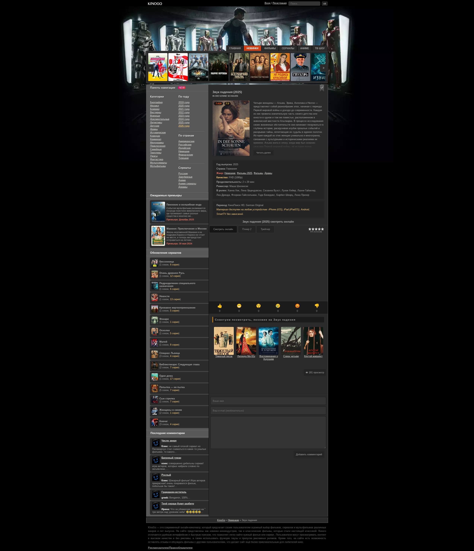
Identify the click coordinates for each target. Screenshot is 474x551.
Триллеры (155, 152)
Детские (154, 125)
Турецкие (183, 158)
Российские (184, 144)
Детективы (156, 122)
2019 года (183, 102)
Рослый (166, 475)
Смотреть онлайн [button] (223, 229)
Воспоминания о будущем (268, 357)
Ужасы (154, 156)
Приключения (157, 146)
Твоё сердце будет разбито (177, 503)
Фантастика (156, 159)
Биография (156, 102)
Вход (267, 3)
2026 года (183, 125)
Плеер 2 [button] (246, 229)
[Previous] (150, 68)
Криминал (155, 139)
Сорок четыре (291, 356)
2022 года (183, 112)
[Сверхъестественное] (259, 67)
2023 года (183, 115)
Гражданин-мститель (173, 492)
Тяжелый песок (223, 356)
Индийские (184, 148)
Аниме (182, 180)
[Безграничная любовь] (239, 67)
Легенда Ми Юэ (246, 356)
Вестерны (155, 112)
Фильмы (258, 173)
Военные (155, 115)
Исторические (158, 132)
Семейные (156, 149)
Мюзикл (154, 105)
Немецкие (229, 173)
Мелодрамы (157, 142)
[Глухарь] (300, 67)
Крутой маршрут (313, 356)
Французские (185, 154)
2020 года (183, 105)
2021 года (183, 109)
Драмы (268, 173)
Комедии (155, 135)
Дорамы (182, 187)
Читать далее (263, 152)
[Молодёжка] (157, 67)
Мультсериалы (158, 162)
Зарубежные (185, 176)
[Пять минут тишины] (198, 67)
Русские (183, 173)
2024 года (183, 119)
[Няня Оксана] (178, 67)
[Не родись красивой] (280, 67)
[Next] (323, 68)
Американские (186, 141)
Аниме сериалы (187, 183)
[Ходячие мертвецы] (219, 67)
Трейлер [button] (265, 229)
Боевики (154, 109)
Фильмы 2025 (244, 173)
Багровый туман (171, 457)
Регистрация (280, 3)
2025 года (183, 122)
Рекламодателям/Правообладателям (170, 547)
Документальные (159, 119)
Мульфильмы (158, 166)
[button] (322, 88)
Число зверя (169, 440)
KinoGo (221, 520)
